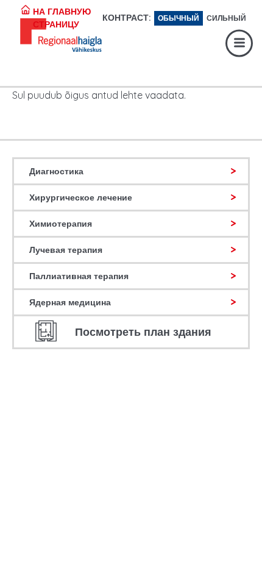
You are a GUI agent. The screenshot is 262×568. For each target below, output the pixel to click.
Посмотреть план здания (143, 331)
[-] (42, 36)
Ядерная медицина (70, 302)
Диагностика (56, 171)
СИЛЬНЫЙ (226, 18)
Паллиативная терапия (79, 276)
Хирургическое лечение (80, 197)
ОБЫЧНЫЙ (178, 18)
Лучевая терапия (65, 249)
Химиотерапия (60, 223)
